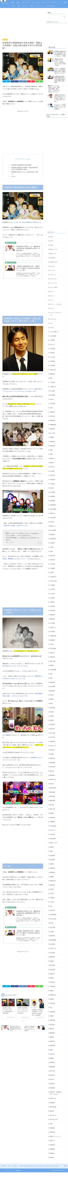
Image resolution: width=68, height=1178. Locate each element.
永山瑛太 (52, 834)
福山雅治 (52, 969)
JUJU (51, 241)
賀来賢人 (52, 1062)
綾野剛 (52, 999)
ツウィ (52, 300)
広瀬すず (52, 652)
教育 (51, 678)
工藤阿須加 (53, 636)
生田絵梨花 (53, 914)
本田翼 (52, 716)
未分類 (52, 712)
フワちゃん (53, 319)
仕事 (51, 407)
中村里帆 (52, 365)
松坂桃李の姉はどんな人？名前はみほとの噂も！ (24, 172)
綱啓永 (52, 990)
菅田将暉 (52, 1011)
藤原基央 (52, 1033)
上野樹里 (52, 340)
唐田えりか (53, 526)
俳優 (12, 2)
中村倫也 (52, 361)
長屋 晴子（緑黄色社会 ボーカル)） (56, 1093)
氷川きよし (53, 830)
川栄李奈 (52, 631)
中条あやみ (53, 369)
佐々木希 (52, 433)
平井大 (52, 644)
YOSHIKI (52, 257)
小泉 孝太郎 (53, 581)
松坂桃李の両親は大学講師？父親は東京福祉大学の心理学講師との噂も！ (24, 168)
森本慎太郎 (53, 788)
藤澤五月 (52, 1041)
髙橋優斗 (52, 1149)
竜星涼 (52, 978)
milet (51, 245)
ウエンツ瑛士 (53, 287)
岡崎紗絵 (52, 614)
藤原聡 (52, 1037)
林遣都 (52, 754)
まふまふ (52, 266)
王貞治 (52, 902)
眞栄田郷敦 (53, 940)
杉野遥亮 (52, 724)
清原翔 (52, 864)
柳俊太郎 (52, 758)
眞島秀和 (52, 935)
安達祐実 (52, 559)
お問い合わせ (50, 6)
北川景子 (52, 475)
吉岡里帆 (52, 500)
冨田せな (52, 458)
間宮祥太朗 (53, 1107)
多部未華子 (53, 538)
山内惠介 (52, 598)
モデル (13, 6)
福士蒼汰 (52, 965)
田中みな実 (53, 919)
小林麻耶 (52, 568)
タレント (25, 6)
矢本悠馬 (52, 944)
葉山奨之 (52, 1024)
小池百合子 (53, 576)
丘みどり (52, 344)
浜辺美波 (52, 855)
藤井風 (52, 1028)
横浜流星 (52, 800)
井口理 (52, 399)
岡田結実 (52, 619)
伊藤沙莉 (52, 429)
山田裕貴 (52, 610)
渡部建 (52, 876)
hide (28, 159)
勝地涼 (52, 462)
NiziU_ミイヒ (54, 249)
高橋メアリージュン (55, 1136)
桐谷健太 (52, 775)
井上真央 (52, 391)
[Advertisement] (23, 23)
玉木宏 (52, 893)
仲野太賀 (52, 416)
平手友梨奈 (53, 648)
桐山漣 (52, 771)
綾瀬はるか (53, 994)
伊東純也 (52, 420)
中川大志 (52, 357)
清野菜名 (52, 868)
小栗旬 (52, 572)
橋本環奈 (52, 817)
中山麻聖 (52, 348)
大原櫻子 (52, 543)
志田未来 (52, 657)
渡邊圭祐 (52, 872)
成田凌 (52, 665)
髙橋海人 (52, 1153)
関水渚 (52, 1111)
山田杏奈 (52, 606)
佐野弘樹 (52, 445)
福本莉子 (52, 973)
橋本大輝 (52, 809)
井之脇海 (52, 395)
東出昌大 (52, 728)
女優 (17, 2)
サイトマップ (40, 6)
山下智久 (52, 589)
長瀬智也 (52, 1102)
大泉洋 (52, 547)
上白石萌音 (53, 336)
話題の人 (52, 1054)
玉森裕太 (52, 897)
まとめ (13, 176)
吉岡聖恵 (52, 496)
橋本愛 (52, 813)
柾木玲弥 (52, 766)
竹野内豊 (52, 986)
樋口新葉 (52, 796)
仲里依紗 (52, 412)
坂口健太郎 (53, 530)
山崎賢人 (52, 602)
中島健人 (52, 352)
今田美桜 (52, 403)
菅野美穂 (52, 1020)
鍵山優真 (52, 1088)
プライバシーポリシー (9, 1170)
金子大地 (52, 1071)
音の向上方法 (53, 1119)
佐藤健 (52, 437)
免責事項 (18, 1170)
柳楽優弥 (52, 762)
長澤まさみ (53, 1098)
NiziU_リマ (53, 253)
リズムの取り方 (54, 331)
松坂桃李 (5, 39)
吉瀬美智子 (53, 505)
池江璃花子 (53, 838)
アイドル (54, 2)
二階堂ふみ (53, 386)
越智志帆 (52, 1066)
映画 (51, 703)
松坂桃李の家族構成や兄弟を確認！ (22, 165)
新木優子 (52, 690)
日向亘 (52, 695)
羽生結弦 (52, 1003)
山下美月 (52, 593)
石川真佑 (52, 952)
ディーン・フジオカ (55, 304)
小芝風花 (52, 585)
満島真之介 (53, 880)
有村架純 (52, 707)
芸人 (19, 6)
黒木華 (52, 1157)
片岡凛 (52, 889)
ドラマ (52, 308)
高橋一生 (52, 1140)
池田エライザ (53, 842)
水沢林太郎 (53, 826)
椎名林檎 (52, 792)
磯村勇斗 (52, 957)
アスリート (45, 2)
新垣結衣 (52, 682)
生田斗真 (52, 910)
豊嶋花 (52, 1058)
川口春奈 (52, 623)
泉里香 (52, 847)
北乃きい (52, 467)
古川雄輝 (52, 492)
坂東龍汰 (52, 534)
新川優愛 (52, 686)
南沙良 (52, 488)
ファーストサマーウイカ (55, 313)
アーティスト (25, 2)
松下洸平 (52, 737)
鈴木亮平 (52, 1075)
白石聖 (52, 931)
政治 (32, 6)
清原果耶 (52, 859)
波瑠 (51, 851)
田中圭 (52, 923)
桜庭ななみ (53, 779)
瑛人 (51, 906)
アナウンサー (36, 2)
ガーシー (52, 291)
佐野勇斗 (52, 441)
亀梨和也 (52, 374)
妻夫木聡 (52, 555)
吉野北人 (52, 513)
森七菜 (52, 783)
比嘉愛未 (52, 821)
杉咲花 (52, 720)
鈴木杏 (52, 1079)
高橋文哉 (52, 1145)
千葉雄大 (52, 483)
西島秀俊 (52, 1045)
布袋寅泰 (52, 640)
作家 (51, 450)
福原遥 (52, 961)
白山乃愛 (52, 927)
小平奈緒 (52, 564)
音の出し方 (53, 1115)
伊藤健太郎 (53, 424)
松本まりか (53, 745)
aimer (51, 236)
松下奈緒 (52, 733)
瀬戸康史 (52, 885)
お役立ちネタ (53, 262)
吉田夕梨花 (53, 509)
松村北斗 (52, 750)
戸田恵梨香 (53, 669)
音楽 (51, 1123)
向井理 (52, 521)
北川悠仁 (52, 471)
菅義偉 (52, 1016)
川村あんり (53, 627)
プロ (51, 323)
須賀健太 (52, 1128)
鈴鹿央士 (52, 1083)
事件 (51, 378)
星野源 (52, 699)
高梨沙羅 (52, 1132)
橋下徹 (52, 804)
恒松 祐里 (52, 661)
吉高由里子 (53, 517)
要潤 (51, 1049)
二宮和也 (52, 382)
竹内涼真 (52, 982)
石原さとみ (53, 948)
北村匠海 (52, 479)
